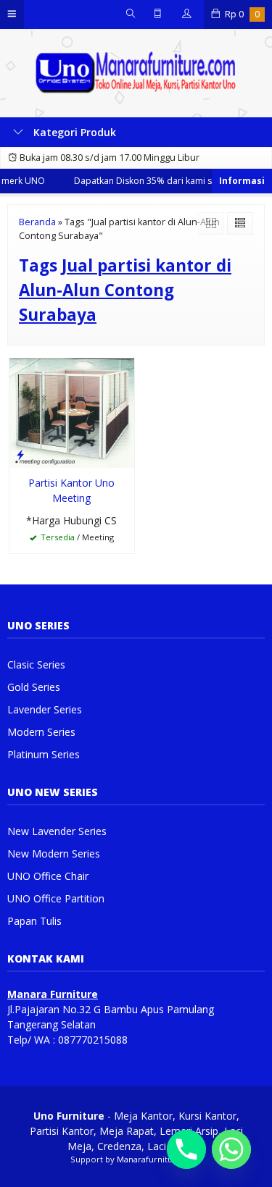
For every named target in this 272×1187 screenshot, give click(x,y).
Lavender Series (44, 709)
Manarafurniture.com (159, 1159)
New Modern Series (53, 853)
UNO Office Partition (55, 898)
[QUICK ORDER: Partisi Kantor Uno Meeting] (20, 454)
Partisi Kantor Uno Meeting (71, 490)
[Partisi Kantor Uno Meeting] (71, 412)
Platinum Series (43, 754)
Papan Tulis (34, 921)
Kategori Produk (73, 132)
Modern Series (41, 732)
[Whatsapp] (231, 1149)
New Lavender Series (57, 831)
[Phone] (186, 1149)
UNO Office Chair (47, 876)
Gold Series (33, 687)
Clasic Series (36, 664)
